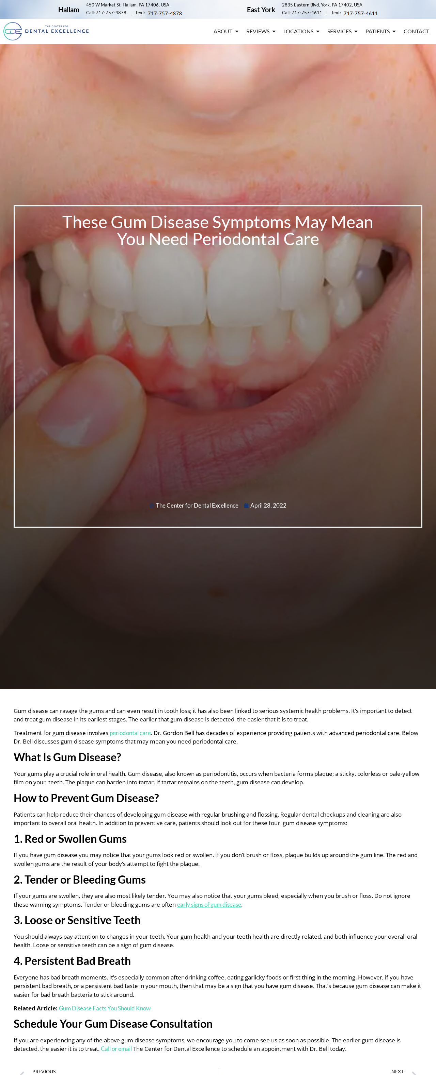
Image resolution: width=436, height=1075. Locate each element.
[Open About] (236, 31)
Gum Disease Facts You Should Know (105, 1008)
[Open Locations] (318, 31)
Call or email (116, 1048)
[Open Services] (356, 31)
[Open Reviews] (274, 31)
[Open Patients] (394, 31)
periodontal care (130, 732)
